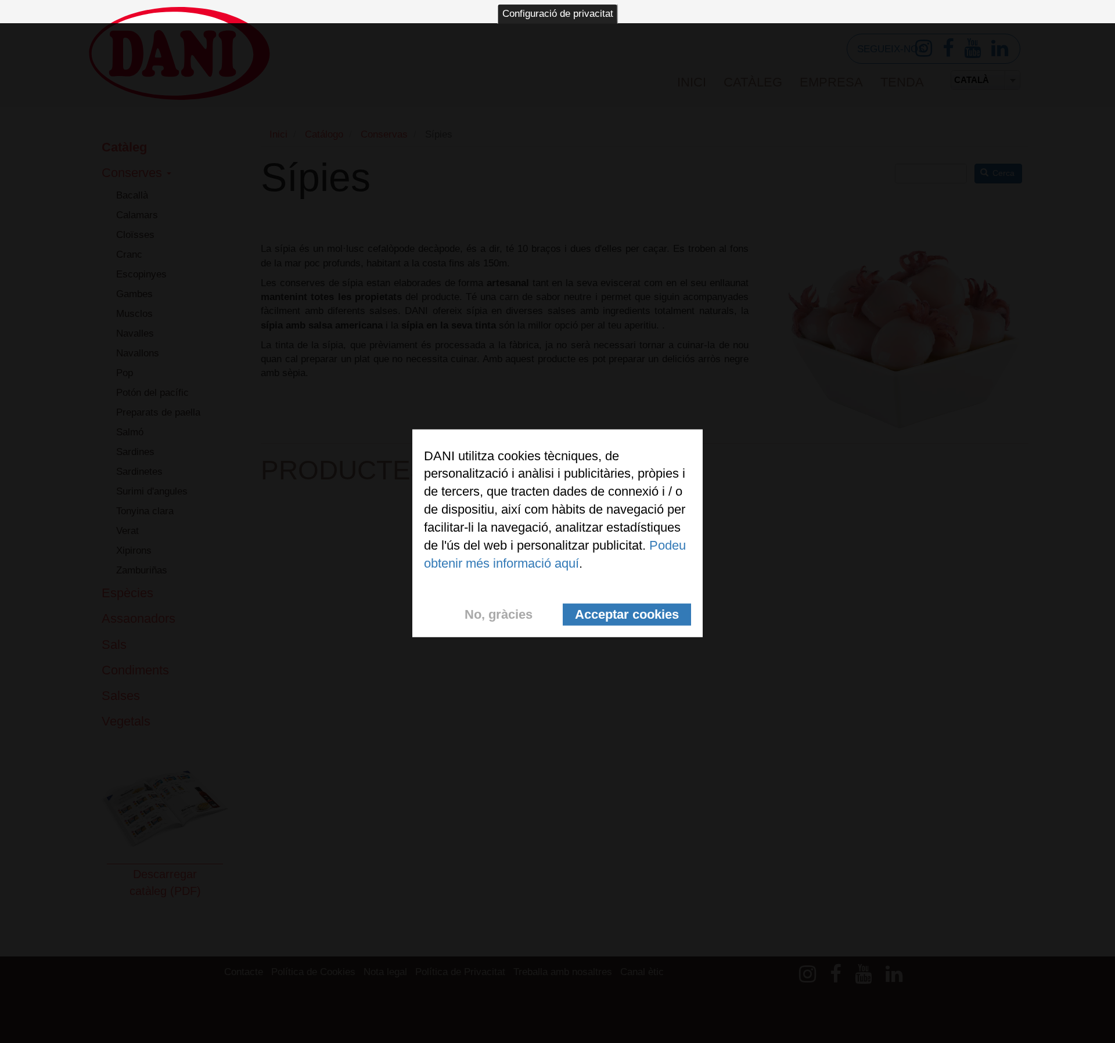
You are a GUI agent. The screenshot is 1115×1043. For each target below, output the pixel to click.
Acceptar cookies (627, 614)
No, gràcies (499, 614)
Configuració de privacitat (557, 13)
